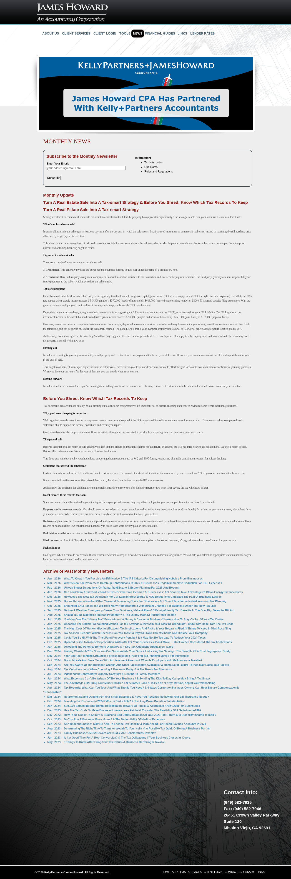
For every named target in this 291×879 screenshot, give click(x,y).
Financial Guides (160, 33)
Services (195, 872)
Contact (231, 872)
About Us (50, 33)
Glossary (247, 872)
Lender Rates (202, 33)
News (137, 33)
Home (166, 872)
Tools (124, 33)
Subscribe (53, 178)
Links (182, 33)
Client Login (104, 33)
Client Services (76, 33)
